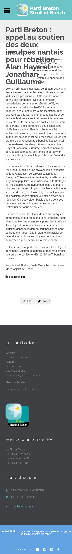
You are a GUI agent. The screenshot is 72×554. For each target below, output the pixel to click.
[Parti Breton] (40, 10)
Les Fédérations (15, 370)
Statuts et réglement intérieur (23, 375)
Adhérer (11, 361)
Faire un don (13, 366)
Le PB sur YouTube (17, 462)
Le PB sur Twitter (16, 449)
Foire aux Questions (18, 357)
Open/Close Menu (7, 10)
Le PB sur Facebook (18, 454)
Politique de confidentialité (21, 389)
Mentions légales (16, 382)
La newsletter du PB (18, 458)
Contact (10, 352)
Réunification (17, 276)
